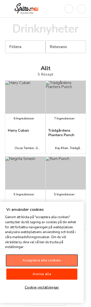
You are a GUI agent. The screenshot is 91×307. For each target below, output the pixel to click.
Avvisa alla (42, 274)
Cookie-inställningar (42, 287)
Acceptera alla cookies (41, 260)
